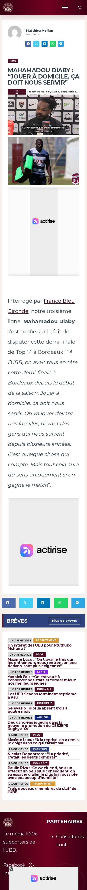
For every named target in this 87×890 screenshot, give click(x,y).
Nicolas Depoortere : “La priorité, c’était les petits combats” (38, 755)
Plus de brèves (64, 620)
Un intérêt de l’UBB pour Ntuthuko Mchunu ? (39, 647)
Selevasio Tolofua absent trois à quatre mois (38, 710)
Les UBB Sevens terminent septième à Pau (42, 696)
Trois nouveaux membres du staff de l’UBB (42, 790)
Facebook (14, 865)
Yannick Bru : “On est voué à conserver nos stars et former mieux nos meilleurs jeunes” (42, 680)
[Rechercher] (80, 7)
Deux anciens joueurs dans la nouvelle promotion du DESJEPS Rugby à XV (38, 725)
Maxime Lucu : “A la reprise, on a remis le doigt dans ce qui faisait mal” (43, 741)
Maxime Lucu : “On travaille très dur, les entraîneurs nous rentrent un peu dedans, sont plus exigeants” (42, 662)
